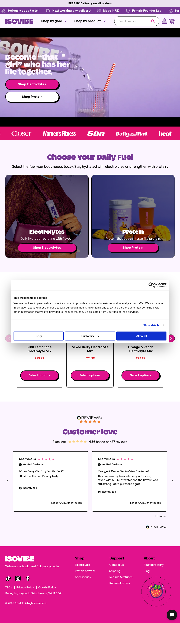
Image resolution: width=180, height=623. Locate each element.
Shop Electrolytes (32, 84)
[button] (54, 21)
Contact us (116, 565)
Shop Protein (32, 97)
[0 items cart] (172, 21)
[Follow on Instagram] (18, 578)
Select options (39, 375)
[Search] (153, 21)
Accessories (83, 577)
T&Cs (9, 587)
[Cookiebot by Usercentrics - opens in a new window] (151, 285)
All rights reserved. (36, 603)
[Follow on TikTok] (8, 578)
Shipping (114, 571)
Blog (147, 571)
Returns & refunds (121, 577)
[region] (90, 481)
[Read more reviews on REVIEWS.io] (156, 527)
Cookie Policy (47, 587)
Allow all (141, 335)
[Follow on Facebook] (28, 578)
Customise (88, 335)
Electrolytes (82, 565)
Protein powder (85, 571)
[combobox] (135, 21)
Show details (151, 325)
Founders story (153, 565)
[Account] (164, 21)
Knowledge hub (119, 583)
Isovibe (19, 603)
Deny (39, 335)
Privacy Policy (25, 587)
